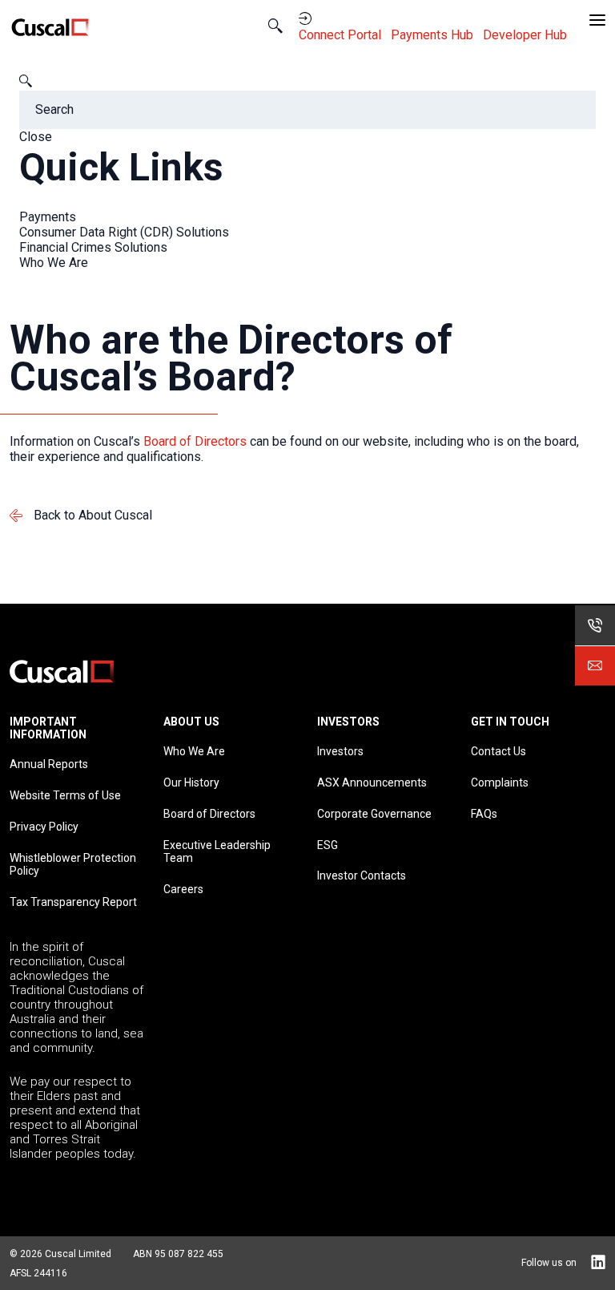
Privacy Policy (44, 826)
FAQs (484, 813)
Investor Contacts (361, 875)
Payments (47, 216)
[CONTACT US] (595, 665)
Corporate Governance (374, 813)
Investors (340, 751)
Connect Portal (341, 34)
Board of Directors (195, 441)
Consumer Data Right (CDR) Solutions (124, 232)
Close (35, 136)
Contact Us (498, 751)
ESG (327, 845)
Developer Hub (526, 34)
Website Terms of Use (65, 795)
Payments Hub (433, 34)
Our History (191, 782)
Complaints (500, 782)
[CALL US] (595, 625)
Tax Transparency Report (73, 902)
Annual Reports (49, 764)
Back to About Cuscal (93, 515)
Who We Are (53, 262)
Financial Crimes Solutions (93, 247)
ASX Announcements (372, 782)
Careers (183, 889)
